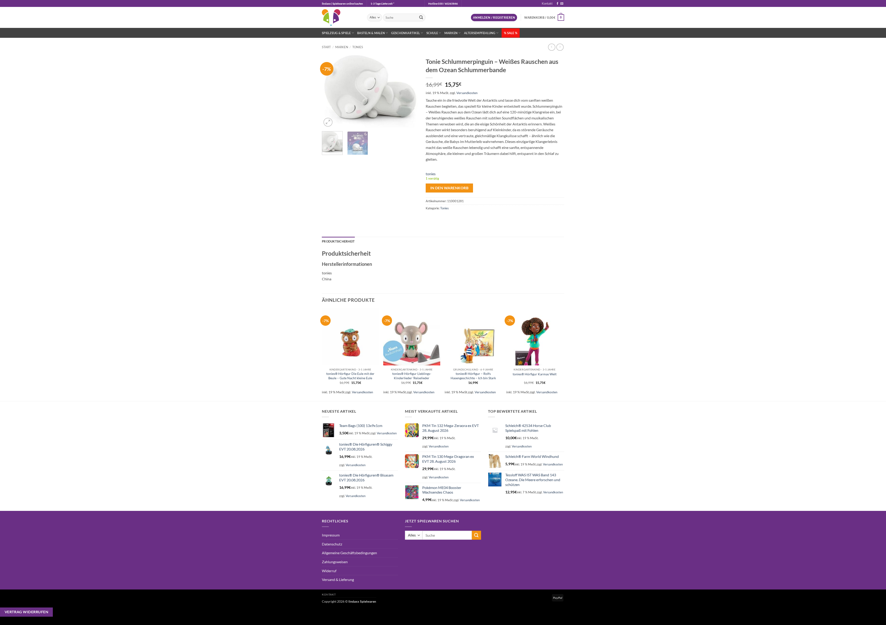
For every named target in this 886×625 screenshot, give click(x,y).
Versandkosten (467, 93)
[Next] (411, 91)
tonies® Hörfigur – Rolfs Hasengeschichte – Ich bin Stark (473, 376)
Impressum (331, 535)
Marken (451, 33)
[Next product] (551, 47)
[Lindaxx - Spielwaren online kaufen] (341, 17)
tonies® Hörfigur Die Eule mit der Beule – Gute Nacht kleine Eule (350, 376)
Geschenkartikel (405, 33)
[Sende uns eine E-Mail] (561, 3)
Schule (432, 33)
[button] (494, 17)
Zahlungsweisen (335, 562)
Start (326, 47)
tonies (431, 174)
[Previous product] (559, 47)
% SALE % (510, 33)
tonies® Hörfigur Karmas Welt (535, 374)
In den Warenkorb (449, 188)
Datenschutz (332, 544)
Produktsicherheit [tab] (338, 241)
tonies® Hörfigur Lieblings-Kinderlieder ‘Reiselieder (411, 376)
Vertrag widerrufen (26, 612)
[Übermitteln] (421, 17)
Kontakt (547, 3)
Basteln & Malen (371, 33)
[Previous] (330, 91)
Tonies (357, 47)
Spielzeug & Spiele (336, 33)
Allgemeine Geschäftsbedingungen (349, 553)
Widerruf (329, 571)
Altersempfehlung (479, 33)
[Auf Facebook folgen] (557, 3)
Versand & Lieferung (338, 579)
